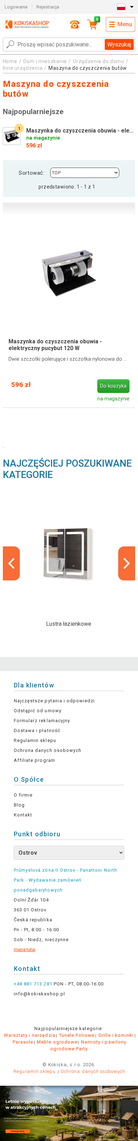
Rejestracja (47, 7)
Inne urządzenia (23, 68)
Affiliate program (34, 760)
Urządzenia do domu (98, 61)
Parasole (23, 1042)
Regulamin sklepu (35, 740)
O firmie (23, 795)
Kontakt (23, 814)
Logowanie (16, 7)
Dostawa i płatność (37, 730)
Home (10, 61)
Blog (19, 805)
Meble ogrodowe (57, 1042)
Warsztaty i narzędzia (30, 1035)
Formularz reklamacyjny (42, 720)
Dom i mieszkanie (45, 61)
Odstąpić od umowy (38, 710)
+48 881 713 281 (33, 984)
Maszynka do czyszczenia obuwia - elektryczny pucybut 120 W (55, 345)
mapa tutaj (24, 949)
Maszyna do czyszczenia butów (87, 68)
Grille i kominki (116, 1035)
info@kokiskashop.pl (39, 993)
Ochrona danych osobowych (47, 750)
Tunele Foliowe (77, 1035)
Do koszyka (113, 386)
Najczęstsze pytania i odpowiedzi (54, 700)
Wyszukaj (119, 44)
